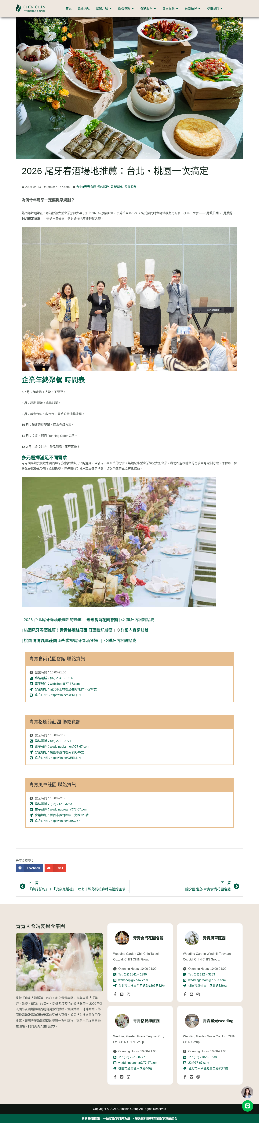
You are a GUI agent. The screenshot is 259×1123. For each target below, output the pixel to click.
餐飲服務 (130, 187)
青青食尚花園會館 (148, 938)
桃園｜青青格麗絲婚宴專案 (129, 1118)
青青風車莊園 (214, 938)
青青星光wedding (218, 1021)
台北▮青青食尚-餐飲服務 (92, 187)
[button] (29, 868)
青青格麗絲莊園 (146, 1021)
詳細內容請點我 (88, 619)
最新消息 (117, 187)
